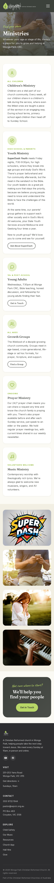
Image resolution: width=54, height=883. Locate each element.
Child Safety (9, 830)
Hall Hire (7, 850)
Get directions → (11, 781)
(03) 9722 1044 (10, 801)
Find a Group (16, 364)
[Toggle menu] (48, 6)
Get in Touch (16, 303)
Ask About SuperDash (21, 246)
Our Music (8, 834)
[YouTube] (5, 758)
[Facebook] (13, 758)
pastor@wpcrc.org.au (13, 806)
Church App (8, 844)
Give (5, 854)
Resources (8, 839)
